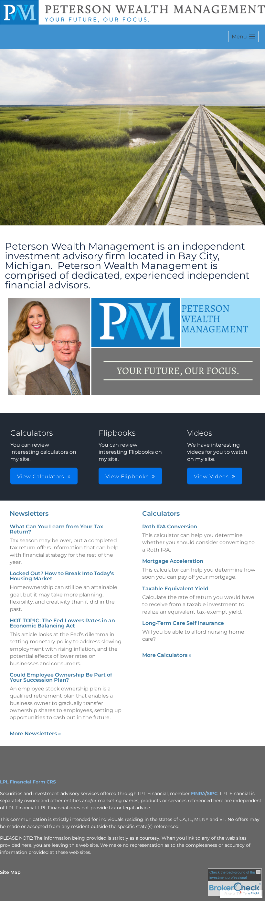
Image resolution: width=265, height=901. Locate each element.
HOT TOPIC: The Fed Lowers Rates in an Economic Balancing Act (62, 623)
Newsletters (29, 513)
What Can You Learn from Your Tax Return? (56, 529)
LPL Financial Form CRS (28, 782)
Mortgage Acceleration (172, 561)
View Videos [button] (211, 476)
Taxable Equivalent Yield (175, 588)
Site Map (10, 872)
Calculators (161, 513)
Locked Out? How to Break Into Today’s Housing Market (62, 576)
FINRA (198, 793)
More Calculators (167, 655)
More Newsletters (35, 733)
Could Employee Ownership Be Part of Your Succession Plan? (61, 677)
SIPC (212, 793)
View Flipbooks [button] (127, 476)
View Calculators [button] (40, 476)
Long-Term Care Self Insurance (183, 623)
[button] (243, 36)
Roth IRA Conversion (169, 526)
